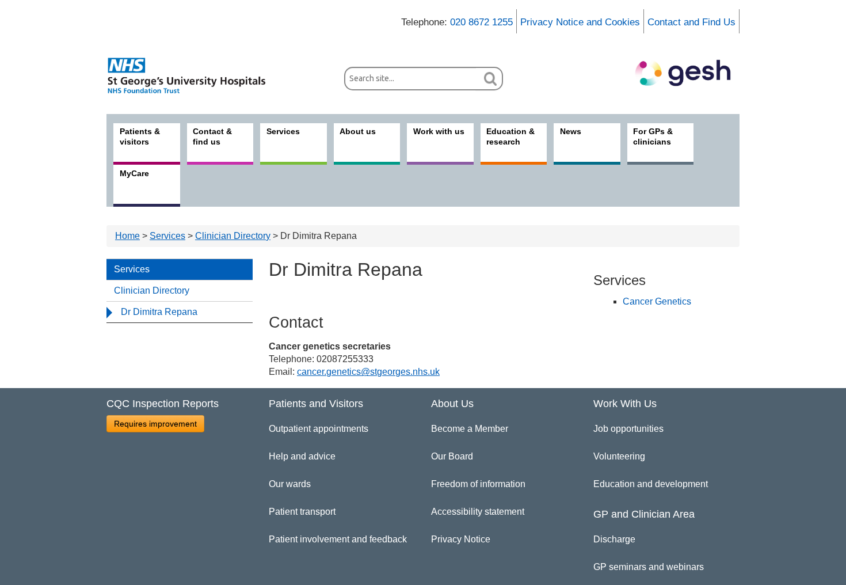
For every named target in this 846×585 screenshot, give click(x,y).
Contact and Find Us (691, 22)
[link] (192, 75)
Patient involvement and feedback (338, 539)
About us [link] (358, 131)
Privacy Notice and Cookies (580, 22)
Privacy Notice (460, 539)
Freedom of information (478, 484)
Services (167, 236)
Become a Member (469, 429)
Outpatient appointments (318, 429)
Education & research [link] (510, 136)
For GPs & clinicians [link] (653, 136)
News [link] (570, 131)
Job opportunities (628, 429)
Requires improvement (155, 423)
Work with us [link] (438, 131)
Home (127, 236)
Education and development (650, 484)
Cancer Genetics (657, 301)
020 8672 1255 (481, 22)
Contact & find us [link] (212, 136)
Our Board (452, 456)
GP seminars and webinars (648, 567)
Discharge (614, 539)
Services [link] (283, 131)
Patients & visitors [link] (140, 136)
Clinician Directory (232, 236)
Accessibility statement (477, 511)
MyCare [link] (134, 173)
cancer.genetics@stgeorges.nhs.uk (368, 372)
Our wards (290, 484)
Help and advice (302, 456)
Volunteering (619, 456)
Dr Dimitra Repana (159, 312)
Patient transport (302, 511)
